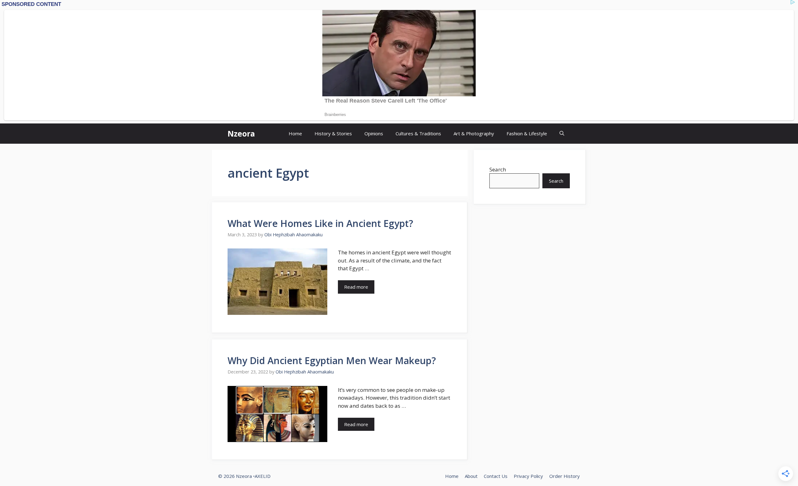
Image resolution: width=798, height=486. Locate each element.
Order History (564, 476)
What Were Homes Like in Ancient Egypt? (320, 223)
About (471, 476)
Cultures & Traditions (418, 133)
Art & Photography (474, 133)
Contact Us (495, 476)
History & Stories (333, 133)
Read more (356, 287)
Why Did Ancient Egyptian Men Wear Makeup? (332, 360)
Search (497, 169)
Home (295, 133)
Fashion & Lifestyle (527, 133)
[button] (561, 133)
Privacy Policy (528, 476)
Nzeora (241, 133)
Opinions (373, 133)
